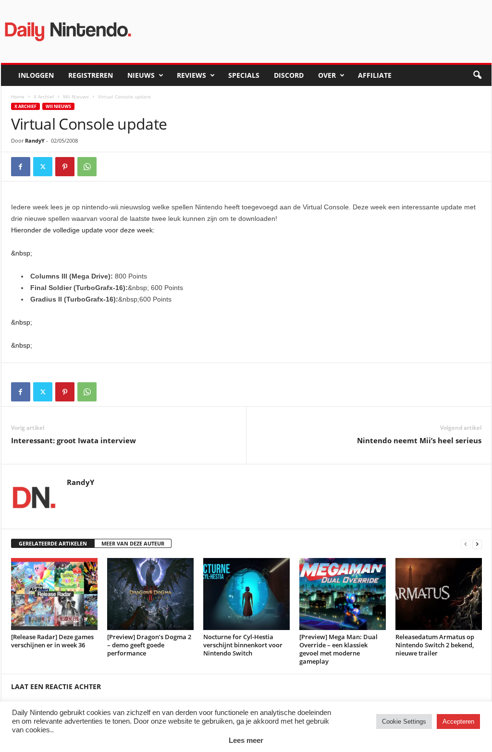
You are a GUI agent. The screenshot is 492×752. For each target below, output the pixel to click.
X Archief (44, 96)
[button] (477, 75)
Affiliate (375, 75)
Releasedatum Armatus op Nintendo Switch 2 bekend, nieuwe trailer (434, 644)
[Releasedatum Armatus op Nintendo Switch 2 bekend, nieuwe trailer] (438, 594)
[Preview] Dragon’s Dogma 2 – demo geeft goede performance (149, 644)
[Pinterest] (64, 166)
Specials (243, 75)
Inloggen (36, 75)
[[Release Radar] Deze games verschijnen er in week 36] (54, 594)
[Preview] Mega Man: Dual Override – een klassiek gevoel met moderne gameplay (338, 649)
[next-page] (477, 544)
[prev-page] (465, 544)
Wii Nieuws (76, 96)
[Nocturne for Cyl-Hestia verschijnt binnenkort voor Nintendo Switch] (246, 594)
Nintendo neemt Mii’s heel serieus (419, 440)
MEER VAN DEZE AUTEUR (132, 543)
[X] (42, 166)
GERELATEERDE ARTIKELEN (53, 543)
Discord (289, 75)
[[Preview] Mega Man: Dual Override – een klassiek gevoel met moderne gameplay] (342, 594)
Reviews (191, 75)
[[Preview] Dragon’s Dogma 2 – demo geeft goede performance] (150, 594)
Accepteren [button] (458, 721)
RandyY (35, 140)
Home (18, 96)
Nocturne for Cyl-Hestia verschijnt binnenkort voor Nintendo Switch (243, 644)
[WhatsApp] (87, 166)
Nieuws (141, 75)
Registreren (90, 75)
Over (327, 75)
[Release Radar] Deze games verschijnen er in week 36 (52, 640)
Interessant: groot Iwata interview (73, 440)
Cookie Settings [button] (404, 721)
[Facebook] (20, 166)
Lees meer (246, 740)
